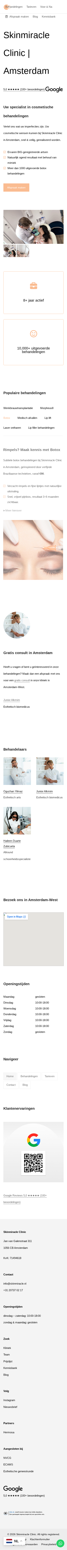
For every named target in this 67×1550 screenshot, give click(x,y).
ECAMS (8, 1464)
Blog (6, 1374)
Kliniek (7, 1347)
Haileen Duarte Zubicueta (12, 843)
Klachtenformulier (40, 1539)
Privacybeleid (48, 1544)
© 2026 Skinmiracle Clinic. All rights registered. (33, 1534)
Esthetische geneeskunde (18, 1471)
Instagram (9, 1400)
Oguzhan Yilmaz (13, 791)
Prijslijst (7, 1361)
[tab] (21, 408)
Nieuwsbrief (10, 1406)
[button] (9, 251)
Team (6, 1354)
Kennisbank (10, 1367)
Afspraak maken (16, 187)
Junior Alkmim (11, 699)
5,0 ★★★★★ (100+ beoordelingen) (24, 1495)
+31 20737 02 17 (13, 1290)
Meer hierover (13, 510)
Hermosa (8, 1432)
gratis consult (22, 680)
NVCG (7, 1457)
